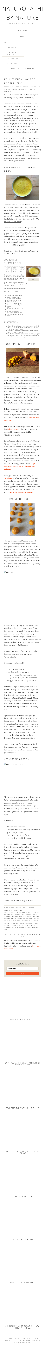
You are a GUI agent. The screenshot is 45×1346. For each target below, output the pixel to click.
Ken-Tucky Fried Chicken (22, 1239)
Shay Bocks (8, 1340)
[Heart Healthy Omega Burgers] (22, 997)
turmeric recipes (24, 927)
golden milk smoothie (13, 919)
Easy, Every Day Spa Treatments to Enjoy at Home (22, 1152)
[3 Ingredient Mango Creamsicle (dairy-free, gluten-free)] (22, 1304)
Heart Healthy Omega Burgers (22, 1020)
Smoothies (8, 478)
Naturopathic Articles (13, 910)
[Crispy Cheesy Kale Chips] (22, 1174)
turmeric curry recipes (13, 925)
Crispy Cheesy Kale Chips (22, 1196)
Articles (18, 908)
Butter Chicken (12, 429)
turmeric (7, 923)
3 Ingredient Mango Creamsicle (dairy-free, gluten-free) (22, 1327)
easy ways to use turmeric (21, 914)
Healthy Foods (28, 908)
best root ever (21, 912)
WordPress (27, 1343)
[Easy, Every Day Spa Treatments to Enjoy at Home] (22, 1129)
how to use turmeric (29, 921)
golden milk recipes (31, 916)
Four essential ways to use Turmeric (22, 1108)
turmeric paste (10, 927)
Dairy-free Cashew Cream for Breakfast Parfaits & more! (22, 1064)
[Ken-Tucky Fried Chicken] (22, 1217)
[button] (33, 279)
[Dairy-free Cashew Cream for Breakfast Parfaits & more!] (22, 1041)
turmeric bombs (31, 923)
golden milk (17, 916)
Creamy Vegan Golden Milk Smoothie (20, 492)
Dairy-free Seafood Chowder (22, 1283)
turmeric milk (29, 925)
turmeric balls (18, 923)
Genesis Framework (33, 1340)
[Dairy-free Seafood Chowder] (22, 1260)
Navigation (22, 31)
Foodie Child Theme (29, 1338)
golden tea (27, 919)
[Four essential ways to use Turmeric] (22, 1086)
